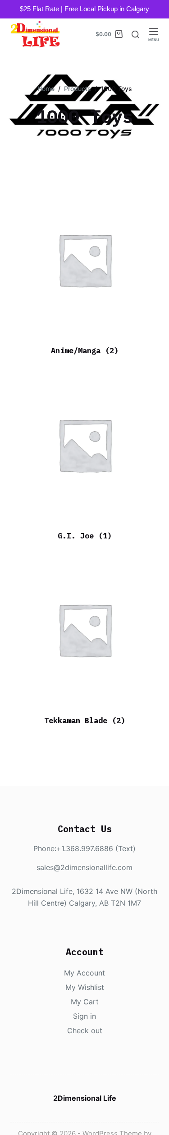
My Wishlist (84, 987)
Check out (84, 1030)
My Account (84, 972)
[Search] (135, 34)
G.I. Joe (85, 536)
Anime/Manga (85, 351)
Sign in (84, 1016)
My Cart (85, 1001)
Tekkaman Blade (84, 720)
